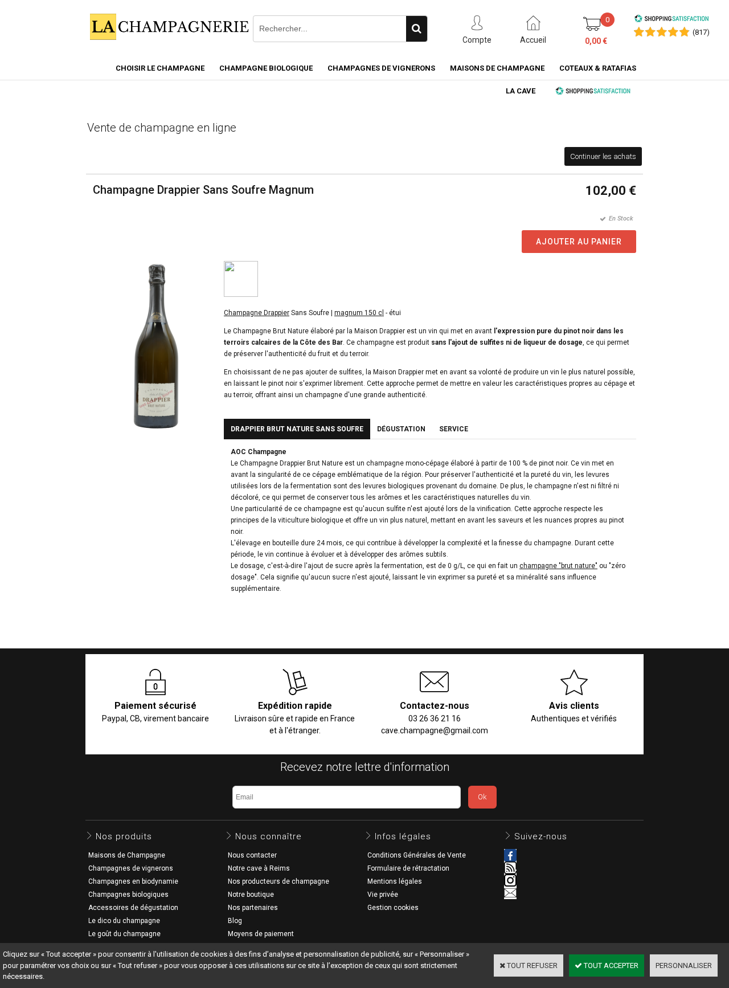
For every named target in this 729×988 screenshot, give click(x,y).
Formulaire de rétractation (408, 868)
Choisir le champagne (160, 68)
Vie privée (382, 895)
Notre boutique (251, 895)
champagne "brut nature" (558, 566)
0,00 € (596, 41)
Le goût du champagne (124, 934)
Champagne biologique (266, 68)
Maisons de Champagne (497, 68)
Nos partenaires (253, 908)
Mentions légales (394, 881)
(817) (701, 32)
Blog (235, 921)
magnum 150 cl (359, 313)
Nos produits (124, 836)
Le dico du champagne (124, 921)
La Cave (520, 91)
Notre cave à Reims (259, 868)
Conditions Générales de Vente (416, 855)
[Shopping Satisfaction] (671, 20)
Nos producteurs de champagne (278, 881)
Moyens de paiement (261, 934)
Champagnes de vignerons (381, 68)
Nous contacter (252, 855)
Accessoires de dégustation (133, 908)
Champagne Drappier (256, 313)
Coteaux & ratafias (597, 68)
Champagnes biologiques (128, 895)
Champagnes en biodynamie (133, 881)
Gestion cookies (393, 908)
